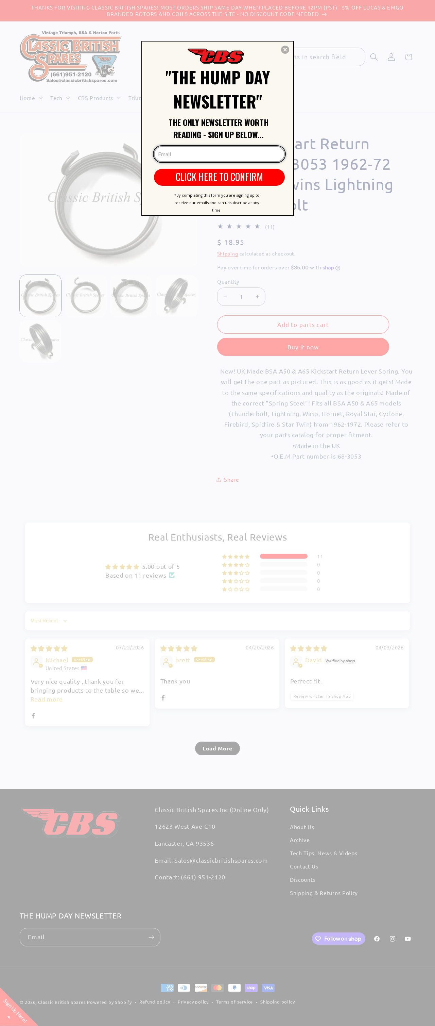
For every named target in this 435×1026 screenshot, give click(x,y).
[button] (285, 50)
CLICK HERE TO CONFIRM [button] (219, 177)
